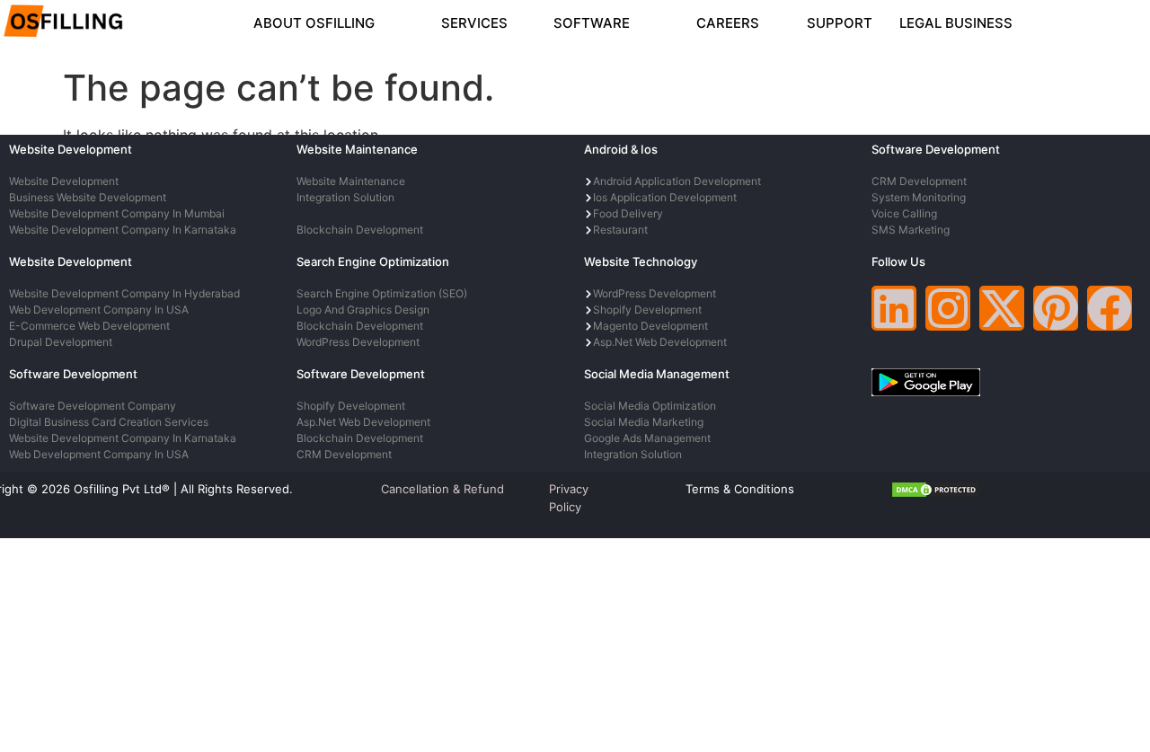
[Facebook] (1109, 308)
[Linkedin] (893, 308)
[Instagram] (947, 308)
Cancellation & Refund (442, 489)
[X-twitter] (1001, 308)
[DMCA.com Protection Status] (935, 493)
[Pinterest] (1055, 308)
